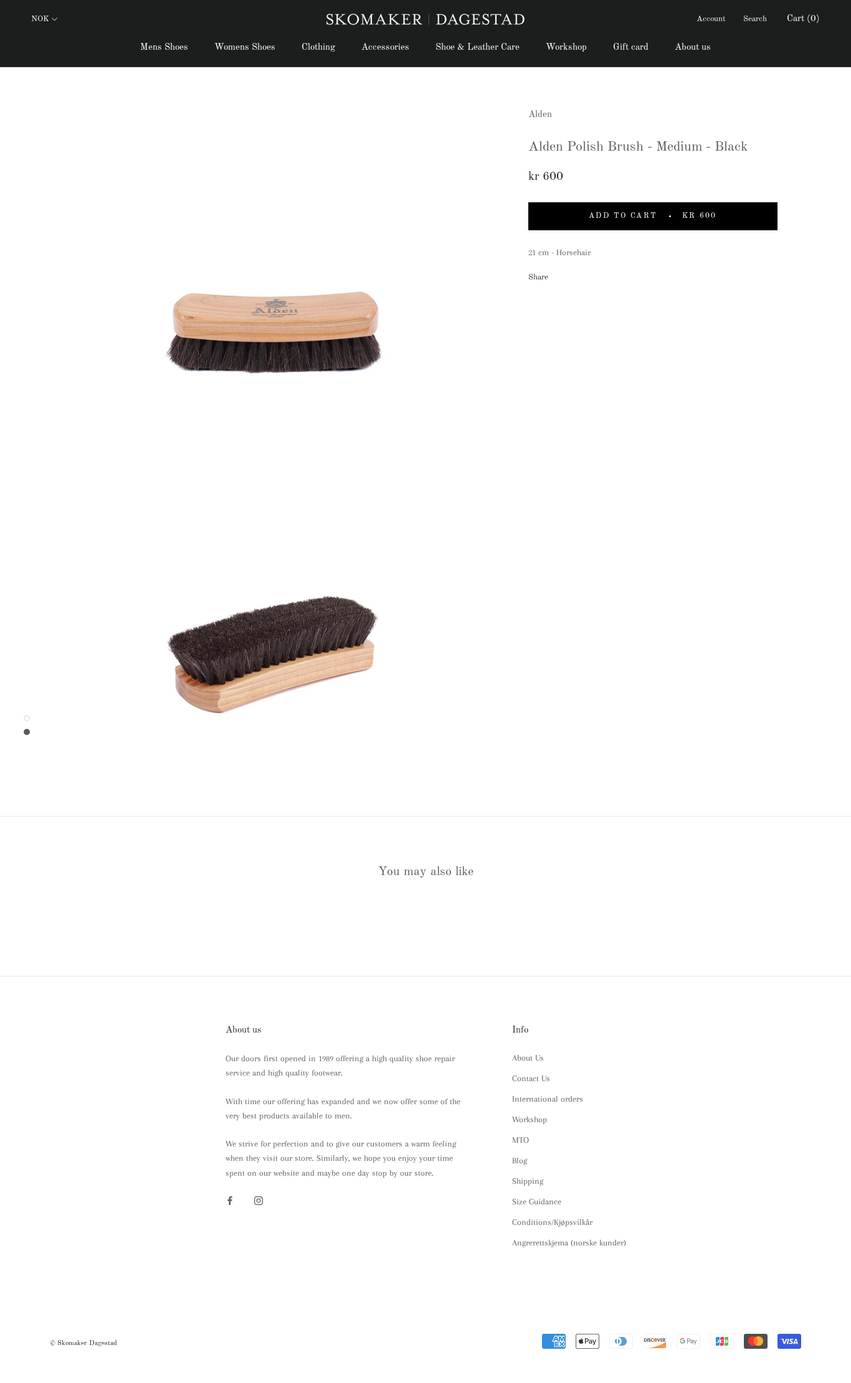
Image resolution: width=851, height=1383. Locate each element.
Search (755, 19)
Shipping (527, 1181)
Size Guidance (536, 1201)
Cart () (803, 19)
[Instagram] (258, 1200)
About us (693, 47)
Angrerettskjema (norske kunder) (569, 1242)
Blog (519, 1160)
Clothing (318, 47)
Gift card (631, 47)
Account (711, 19)
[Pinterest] (592, 274)
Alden (540, 115)
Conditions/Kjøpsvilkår (552, 1222)
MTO (520, 1140)
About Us (528, 1057)
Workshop (566, 47)
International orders (547, 1099)
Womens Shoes (244, 47)
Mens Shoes (164, 47)
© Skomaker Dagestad (83, 1343)
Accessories (385, 47)
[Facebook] (560, 274)
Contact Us (531, 1078)
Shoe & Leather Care (477, 47)
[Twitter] (576, 274)
